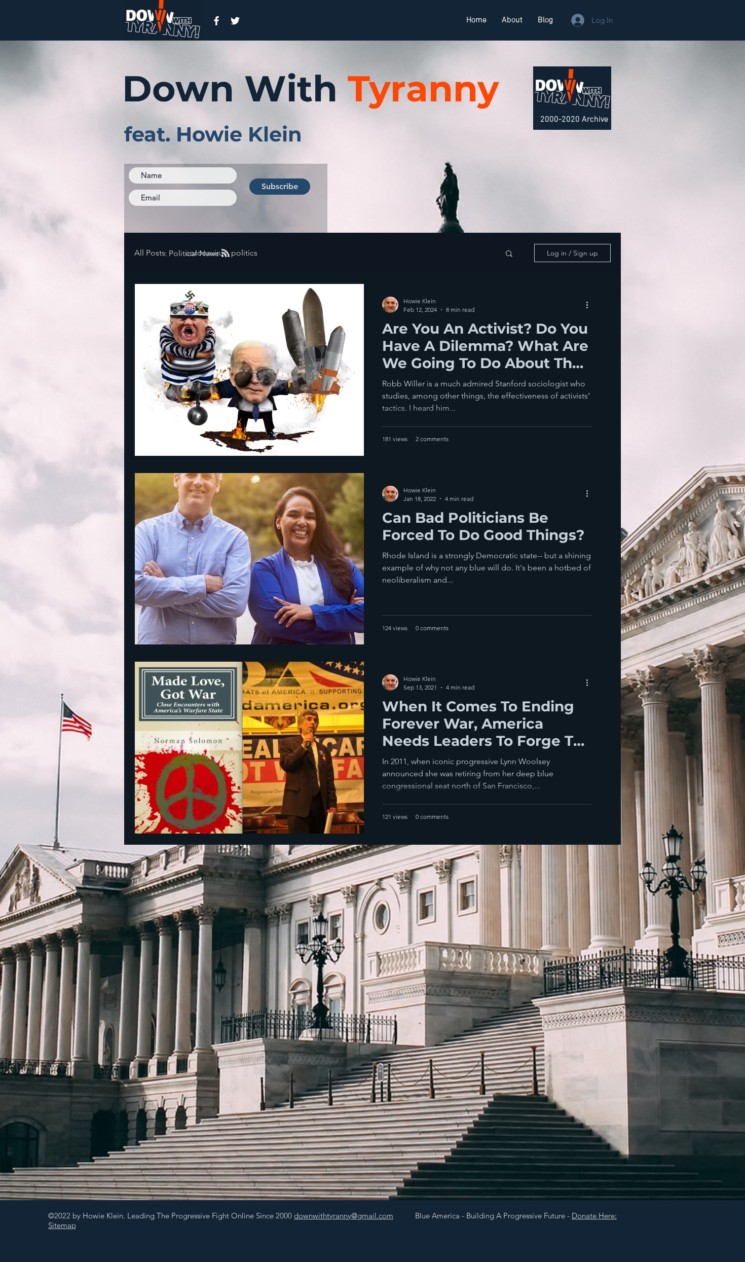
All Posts (149, 253)
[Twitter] (235, 21)
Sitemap (62, 1225)
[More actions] (590, 305)
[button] (509, 254)
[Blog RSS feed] (225, 253)
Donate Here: (594, 1215)
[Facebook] (216, 21)
